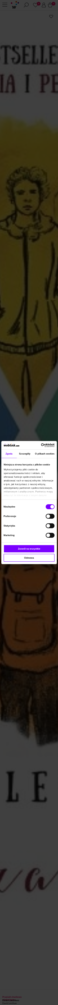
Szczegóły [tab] (24, 453)
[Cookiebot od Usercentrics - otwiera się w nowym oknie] (41, 445)
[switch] (50, 516)
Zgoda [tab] (9, 453)
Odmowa (29, 557)
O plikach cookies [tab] (44, 453)
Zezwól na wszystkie (29, 548)
